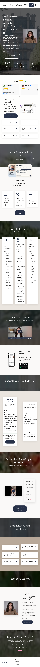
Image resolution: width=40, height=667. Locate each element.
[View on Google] (4, 86)
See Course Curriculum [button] (11, 56)
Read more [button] (5, 93)
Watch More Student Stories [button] (20, 508)
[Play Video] (9, 338)
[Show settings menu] (29, 338)
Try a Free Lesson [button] (11, 115)
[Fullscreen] (31, 338)
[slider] (19, 338)
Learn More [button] (27, 622)
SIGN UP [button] (31, 5)
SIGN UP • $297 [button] (20, 212)
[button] (2, 89)
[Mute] (27, 338)
